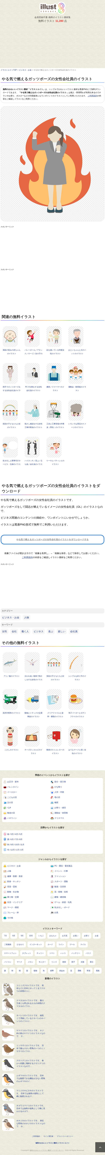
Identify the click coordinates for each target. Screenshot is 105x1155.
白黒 (56, 912)
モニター (42, 962)
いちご (41, 936)
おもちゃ (52, 936)
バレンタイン (13, 787)
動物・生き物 (13, 892)
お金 (96, 936)
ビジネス (38, 631)
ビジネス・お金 (10, 617)
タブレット (26, 953)
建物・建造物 (60, 897)
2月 (22, 850)
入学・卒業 (59, 792)
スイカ (83, 944)
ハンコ (63, 953)
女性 (4, 631)
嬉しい (61, 631)
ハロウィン (12, 818)
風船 (98, 971)
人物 (26, 617)
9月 (12, 844)
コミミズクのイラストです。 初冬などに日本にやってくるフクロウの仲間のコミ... (30, 988)
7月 (16, 839)
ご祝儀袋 (7, 944)
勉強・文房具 (60, 887)
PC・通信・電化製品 (63, 866)
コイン (61, 944)
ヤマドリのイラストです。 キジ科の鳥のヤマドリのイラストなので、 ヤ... (30, 1033)
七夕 (9, 808)
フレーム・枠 (13, 912)
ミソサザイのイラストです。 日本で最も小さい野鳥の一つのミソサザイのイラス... (30, 1048)
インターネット (36, 944)
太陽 (82, 962)
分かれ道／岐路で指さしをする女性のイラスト (33, 679)
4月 (16, 834)
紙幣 (52, 971)
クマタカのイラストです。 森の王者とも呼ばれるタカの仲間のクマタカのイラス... (30, 1003)
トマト (52, 953)
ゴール (72, 944)
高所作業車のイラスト (12, 713)
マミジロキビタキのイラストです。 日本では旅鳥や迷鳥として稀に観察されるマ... (30, 1093)
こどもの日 (12, 797)
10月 (17, 844)
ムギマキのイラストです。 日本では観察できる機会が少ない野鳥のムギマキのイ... (30, 1078)
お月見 (64, 936)
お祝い (75, 936)
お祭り (86, 936)
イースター (12, 792)
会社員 (74, 631)
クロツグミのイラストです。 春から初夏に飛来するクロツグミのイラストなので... (30, 1063)
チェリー (40, 953)
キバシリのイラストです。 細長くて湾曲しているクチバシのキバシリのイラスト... (30, 1018)
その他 (10, 918)
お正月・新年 (13, 782)
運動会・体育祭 (61, 813)
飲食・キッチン (14, 881)
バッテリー (75, 953)
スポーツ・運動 (61, 881)
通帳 (79, 971)
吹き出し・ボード (62, 907)
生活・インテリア (15, 902)
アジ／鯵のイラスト (12, 676)
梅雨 (56, 802)
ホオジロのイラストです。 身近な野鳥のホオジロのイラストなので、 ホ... (30, 1123)
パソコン (7, 962)
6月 (12, 839)
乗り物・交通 (13, 897)
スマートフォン (10, 953)
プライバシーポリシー (65, 1136)
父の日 (10, 802)
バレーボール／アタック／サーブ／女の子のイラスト (33, 353)
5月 (20, 834)
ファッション (60, 876)
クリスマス (59, 818)
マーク (19, 962)
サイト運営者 (48, 1136)
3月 (12, 834)
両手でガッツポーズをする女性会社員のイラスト (12, 390)
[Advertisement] (52, 47)
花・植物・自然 (61, 892)
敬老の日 (11, 813)
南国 (64, 962)
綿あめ (62, 971)
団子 (73, 962)
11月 (22, 844)
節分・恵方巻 (60, 782)
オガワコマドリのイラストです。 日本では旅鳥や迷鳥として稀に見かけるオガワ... (30, 1108)
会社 (14, 631)
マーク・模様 (13, 907)
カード (50, 944)
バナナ (88, 953)
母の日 (57, 797)
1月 (17, 850)
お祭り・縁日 (60, 808)
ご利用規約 (92, 96)
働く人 (25, 631)
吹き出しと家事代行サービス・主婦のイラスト (12, 464)
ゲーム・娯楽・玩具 (63, 902)
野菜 (88, 971)
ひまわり (20, 944)
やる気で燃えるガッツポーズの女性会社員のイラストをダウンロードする (52, 539)
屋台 (91, 962)
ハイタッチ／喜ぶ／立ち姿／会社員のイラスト (33, 464)
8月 (20, 839)
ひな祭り (58, 787)
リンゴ (54, 962)
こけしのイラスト (12, 750)
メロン (30, 962)
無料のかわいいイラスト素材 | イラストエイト (53, 1143)
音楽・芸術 (12, 887)
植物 (35, 971)
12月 (13, 850)
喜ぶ (50, 631)
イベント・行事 (61, 871)
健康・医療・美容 (15, 876)
